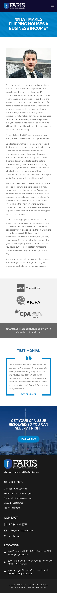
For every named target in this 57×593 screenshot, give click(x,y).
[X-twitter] (9, 536)
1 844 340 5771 (18, 524)
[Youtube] (18, 536)
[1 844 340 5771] (5, 524)
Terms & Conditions (36, 587)
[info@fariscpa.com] (5, 530)
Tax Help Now (28, 439)
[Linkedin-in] (14, 536)
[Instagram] (5, 536)
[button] (52, 6)
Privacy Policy (18, 587)
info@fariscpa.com (21, 530)
